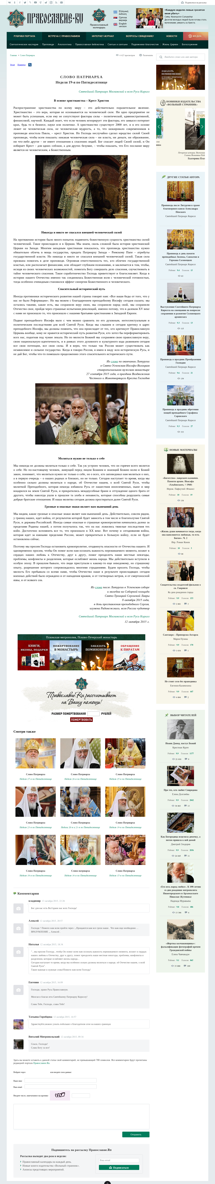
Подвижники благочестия (145, 44)
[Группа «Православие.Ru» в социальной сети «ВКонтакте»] (9, 2)
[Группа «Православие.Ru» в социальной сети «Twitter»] (25, 2)
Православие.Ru (41, 1063)
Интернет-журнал (103, 36)
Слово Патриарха (27, 55)
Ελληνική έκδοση (123, 12)
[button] (146, 27)
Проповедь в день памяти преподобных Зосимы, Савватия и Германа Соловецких (180, 257)
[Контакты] (61, 2)
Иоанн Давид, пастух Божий (180, 743)
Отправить (136, 1134)
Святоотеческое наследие (24, 44)
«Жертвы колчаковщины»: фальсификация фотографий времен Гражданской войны (180, 947)
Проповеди (48, 44)
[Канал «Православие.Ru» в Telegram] (46, 2)
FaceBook (29, 1072)
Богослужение (190, 44)
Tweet (12, 64)
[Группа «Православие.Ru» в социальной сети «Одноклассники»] (14, 2)
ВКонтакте (35, 1072)
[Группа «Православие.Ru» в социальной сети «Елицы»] (40, 2)
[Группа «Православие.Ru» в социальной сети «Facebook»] (20, 2)
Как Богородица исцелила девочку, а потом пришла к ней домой (180, 838)
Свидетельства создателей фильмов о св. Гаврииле (180, 586)
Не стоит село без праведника (181, 681)
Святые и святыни (117, 44)
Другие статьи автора (183, 177)
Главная (13, 55)
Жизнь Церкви (170, 44)
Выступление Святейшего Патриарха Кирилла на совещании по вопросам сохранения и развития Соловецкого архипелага (180, 312)
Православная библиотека (89, 44)
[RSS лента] (56, 2)
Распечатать (148, 55)
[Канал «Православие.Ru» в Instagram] (51, 2)
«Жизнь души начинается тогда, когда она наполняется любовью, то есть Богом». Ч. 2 (180, 535)
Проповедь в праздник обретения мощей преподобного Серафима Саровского (181, 413)
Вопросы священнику (140, 36)
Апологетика (65, 44)
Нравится (21, 64)
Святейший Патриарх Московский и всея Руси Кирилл (114, 91)
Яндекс (41, 1072)
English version (123, 25)
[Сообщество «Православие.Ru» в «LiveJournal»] (30, 2)
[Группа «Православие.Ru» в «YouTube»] (35, 2)
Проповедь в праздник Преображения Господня (180, 361)
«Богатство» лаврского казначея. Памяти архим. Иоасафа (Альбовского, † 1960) (180, 481)
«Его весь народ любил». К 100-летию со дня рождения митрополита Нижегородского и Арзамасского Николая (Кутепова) (180, 891)
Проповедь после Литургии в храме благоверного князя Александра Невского (180, 208)
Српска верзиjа (123, 18)
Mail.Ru (47, 1072)
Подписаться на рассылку (196, 2)
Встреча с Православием (64, 36)
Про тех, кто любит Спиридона (180, 790)
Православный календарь (99, 26)
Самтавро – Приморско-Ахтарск (180, 634)
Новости (171, 36)
